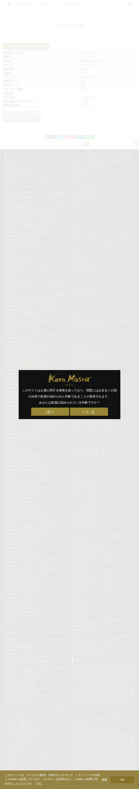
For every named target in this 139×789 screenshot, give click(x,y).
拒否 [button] (104, 779)
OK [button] (122, 779)
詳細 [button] (38, 783)
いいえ (89, 411)
